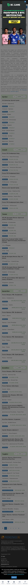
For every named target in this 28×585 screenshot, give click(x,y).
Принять (14, 577)
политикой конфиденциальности (15, 574)
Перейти (14, 22)
